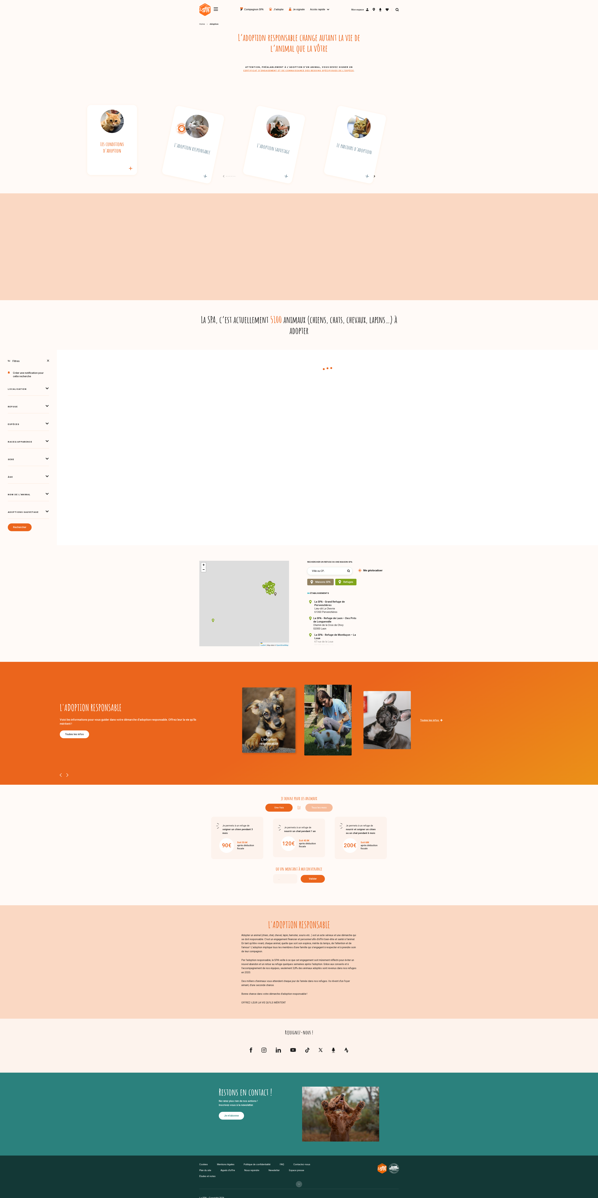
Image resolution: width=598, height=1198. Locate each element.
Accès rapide (317, 9)
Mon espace (357, 9)
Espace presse (296, 1170)
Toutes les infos (74, 734)
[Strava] (346, 1050)
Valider (313, 878)
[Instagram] (263, 1051)
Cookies (203, 1164)
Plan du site (205, 1170)
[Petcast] (380, 10)
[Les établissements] (374, 9)
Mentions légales (225, 1164)
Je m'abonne (231, 1115)
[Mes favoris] (387, 9)
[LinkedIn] (278, 1051)
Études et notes (207, 1176)
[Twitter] (320, 1050)
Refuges (348, 581)
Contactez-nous (301, 1164)
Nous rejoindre (251, 1170)
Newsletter (274, 1170)
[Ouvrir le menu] (216, 9)
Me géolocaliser (373, 570)
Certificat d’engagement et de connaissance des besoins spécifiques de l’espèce (298, 70)
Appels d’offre (228, 1170)
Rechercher (19, 527)
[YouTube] (293, 1050)
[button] (270, 589)
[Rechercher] (397, 9)
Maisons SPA (322, 581)
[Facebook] (251, 1051)
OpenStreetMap (282, 645)
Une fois (279, 807)
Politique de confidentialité (257, 1164)
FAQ (282, 1164)
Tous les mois (319, 807)
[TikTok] (307, 1051)
